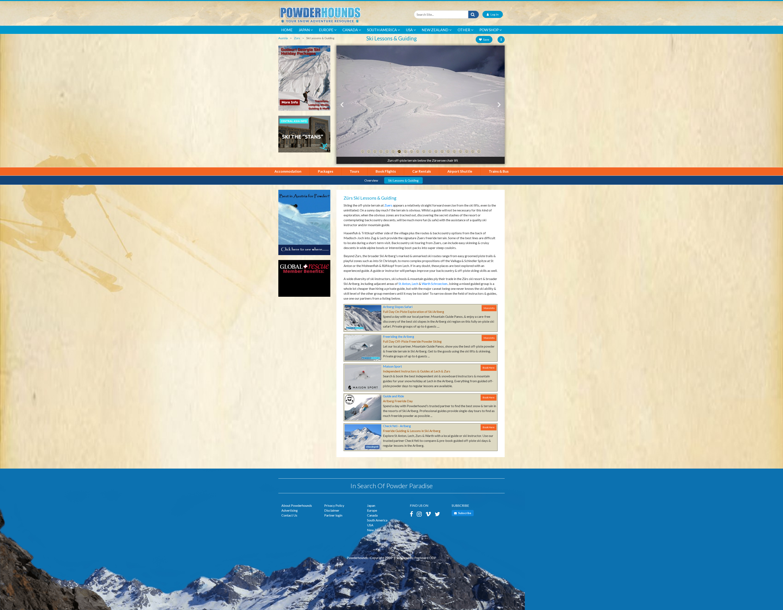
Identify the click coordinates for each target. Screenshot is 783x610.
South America (382, 30)
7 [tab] (399, 152)
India (370, 540)
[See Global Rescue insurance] (304, 280)
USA (409, 30)
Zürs (297, 38)
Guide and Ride (393, 396)
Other (464, 30)
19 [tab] (473, 152)
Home (287, 30)
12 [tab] (430, 152)
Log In (494, 14)
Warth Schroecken (434, 284)
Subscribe (464, 513)
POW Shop (489, 30)
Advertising (289, 510)
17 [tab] (460, 152)
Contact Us (289, 515)
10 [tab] (418, 152)
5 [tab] (387, 152)
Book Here (488, 367)
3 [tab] (375, 152)
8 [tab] (405, 152)
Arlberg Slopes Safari (398, 307)
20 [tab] (479, 152)
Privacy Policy (334, 505)
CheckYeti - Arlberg (397, 426)
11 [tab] (424, 152)
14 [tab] (442, 152)
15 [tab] (448, 152)
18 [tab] (466, 152)
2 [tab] (369, 152)
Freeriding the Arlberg (398, 336)
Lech (415, 284)
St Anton (404, 284)
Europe (326, 30)
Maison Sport (392, 366)
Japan (304, 30)
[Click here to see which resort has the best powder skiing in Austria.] (304, 224)
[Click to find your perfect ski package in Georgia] (304, 80)
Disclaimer (331, 510)
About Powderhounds (296, 505)
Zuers (388, 205)
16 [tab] (454, 152)
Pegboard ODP (425, 558)
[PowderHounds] (333, 14)
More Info (489, 308)
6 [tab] (393, 152)
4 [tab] (381, 152)
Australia (373, 535)
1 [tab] (363, 152)
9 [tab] (411, 152)
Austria (283, 38)
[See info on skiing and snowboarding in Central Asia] (304, 136)
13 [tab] (436, 152)
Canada (350, 30)
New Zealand (435, 30)
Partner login (333, 515)
